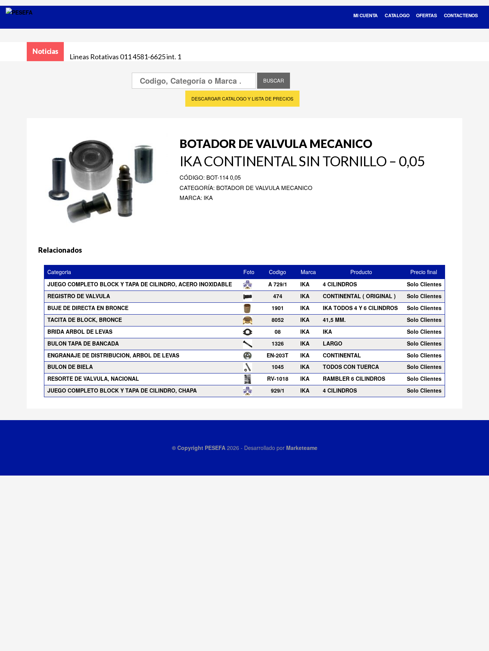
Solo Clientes (424, 284)
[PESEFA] (19, 22)
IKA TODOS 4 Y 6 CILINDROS (360, 308)
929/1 (278, 390)
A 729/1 (277, 284)
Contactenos (461, 15)
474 (277, 296)
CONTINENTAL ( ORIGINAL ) (359, 296)
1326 (278, 343)
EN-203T (277, 355)
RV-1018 (277, 378)
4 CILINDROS (340, 284)
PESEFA (215, 447)
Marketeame (301, 447)
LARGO (332, 343)
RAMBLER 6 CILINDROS (354, 378)
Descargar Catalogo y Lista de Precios (242, 98)
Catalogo (397, 15)
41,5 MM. (334, 319)
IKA (327, 331)
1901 (278, 308)
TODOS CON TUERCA (351, 366)
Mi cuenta (365, 15)
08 (278, 331)
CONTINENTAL (342, 355)
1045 (278, 366)
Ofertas (426, 15)
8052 (278, 319)
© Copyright (188, 447)
